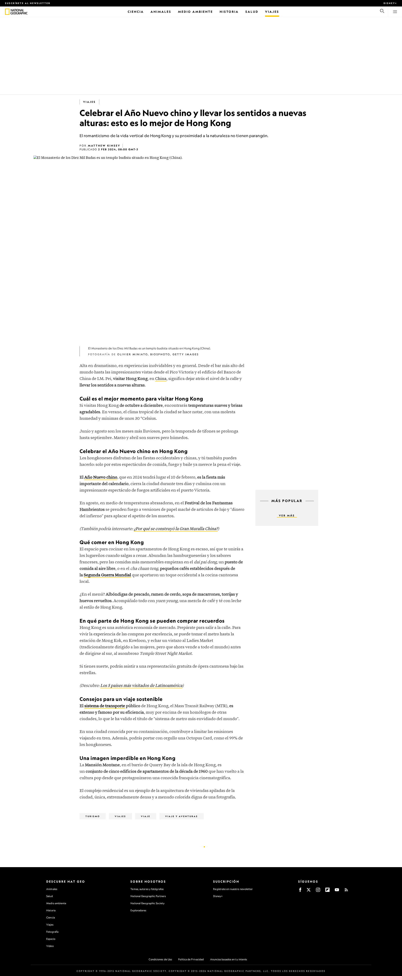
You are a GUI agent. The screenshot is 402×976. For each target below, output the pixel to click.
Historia (50, 910)
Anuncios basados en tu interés (228, 959)
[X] (309, 891)
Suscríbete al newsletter (27, 3)
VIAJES (89, 101)
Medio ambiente (56, 903)
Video (50, 946)
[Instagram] (318, 891)
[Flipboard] (327, 891)
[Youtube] (337, 891)
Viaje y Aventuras (181, 816)
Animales (51, 889)
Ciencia (50, 917)
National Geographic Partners (148, 896)
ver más (287, 515)
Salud (49, 896)
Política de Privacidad (191, 959)
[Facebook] (300, 891)
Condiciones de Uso (160, 959)
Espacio (50, 938)
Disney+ (390, 3)
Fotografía (52, 931)
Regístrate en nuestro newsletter (233, 889)
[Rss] (346, 891)
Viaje (145, 816)
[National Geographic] (7, 12)
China (160, 379)
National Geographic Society (147, 903)
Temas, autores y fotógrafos (147, 889)
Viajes (49, 924)
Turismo (92, 816)
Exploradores (138, 910)
